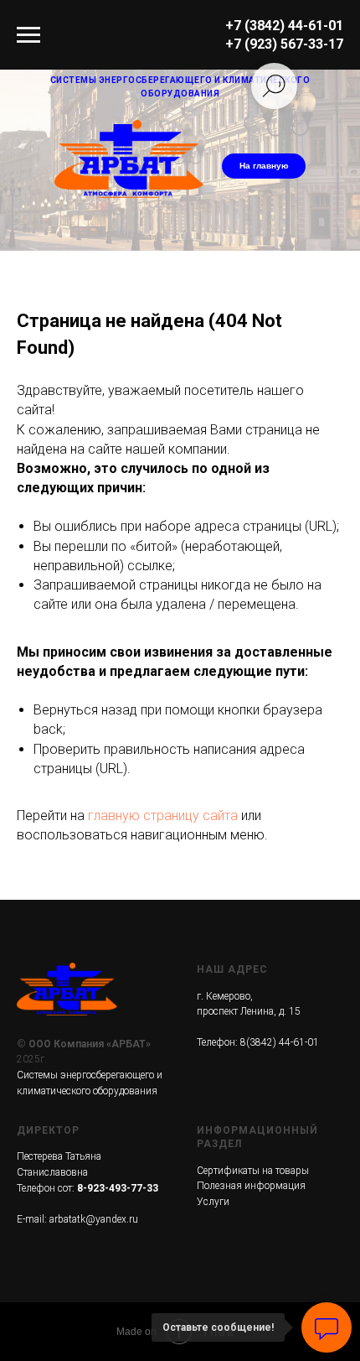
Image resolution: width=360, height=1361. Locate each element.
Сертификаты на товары (253, 1171)
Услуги (213, 1202)
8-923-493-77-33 (117, 1188)
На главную (264, 165)
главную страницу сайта (163, 815)
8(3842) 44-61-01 (279, 1042)
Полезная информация (251, 1186)
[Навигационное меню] (28, 35)
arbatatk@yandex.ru (93, 1219)
